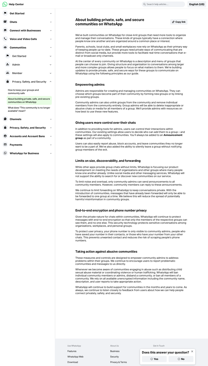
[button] (196, 4)
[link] (13, 4)
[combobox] (165, 4)
